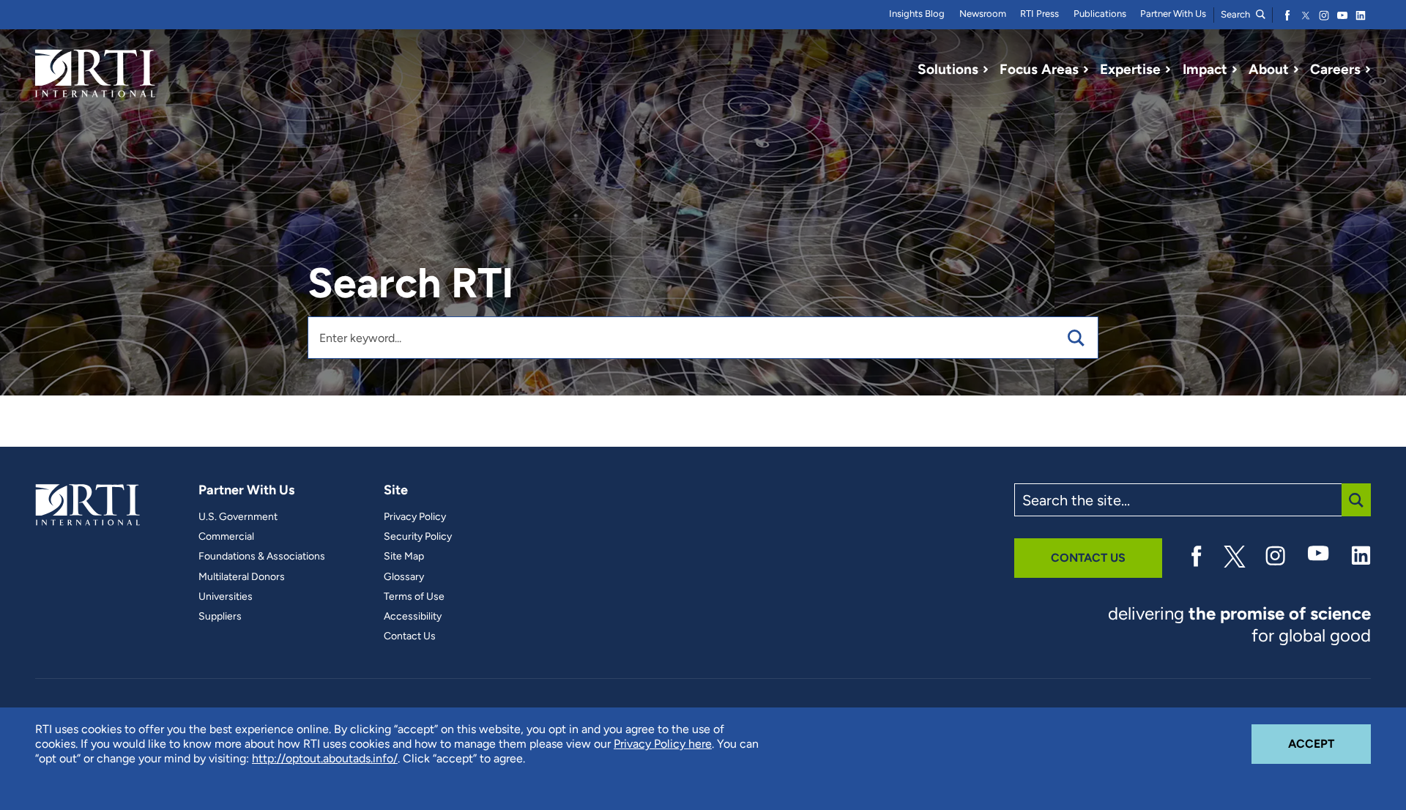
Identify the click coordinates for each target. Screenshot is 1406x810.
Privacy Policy (415, 517)
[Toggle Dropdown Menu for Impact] (1235, 69)
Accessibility (413, 617)
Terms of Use (414, 597)
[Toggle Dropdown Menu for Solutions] (986, 69)
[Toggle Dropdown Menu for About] (1296, 69)
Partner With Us (1173, 13)
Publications (1100, 13)
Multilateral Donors (241, 577)
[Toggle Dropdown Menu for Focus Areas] (1086, 69)
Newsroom (982, 13)
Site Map (404, 556)
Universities (225, 597)
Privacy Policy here (663, 744)
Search (1236, 14)
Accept (1329, 743)
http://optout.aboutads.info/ (325, 758)
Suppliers (220, 617)
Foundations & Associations (261, 556)
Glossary (404, 577)
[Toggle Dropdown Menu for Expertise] (1168, 69)
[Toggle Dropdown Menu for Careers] (1368, 69)
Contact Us (410, 636)
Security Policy (418, 537)
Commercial (226, 537)
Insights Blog (917, 13)
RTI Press (1039, 13)
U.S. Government (238, 517)
